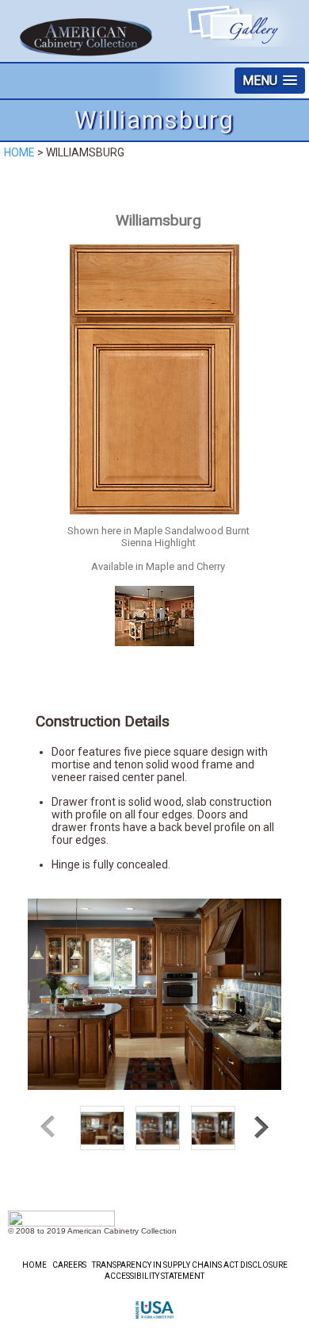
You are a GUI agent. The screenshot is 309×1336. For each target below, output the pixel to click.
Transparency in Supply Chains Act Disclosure (190, 1265)
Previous (50, 1127)
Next (259, 1127)
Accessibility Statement (154, 1276)
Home (19, 152)
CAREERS (69, 1265)
